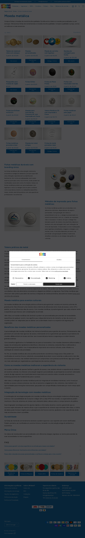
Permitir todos (59, 284)
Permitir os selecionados (29, 284)
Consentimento (26, 259)
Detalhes (59, 259)
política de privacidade (61, 271)
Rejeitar (13, 284)
